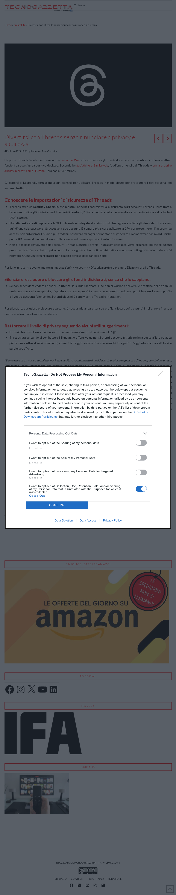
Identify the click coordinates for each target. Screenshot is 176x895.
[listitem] (88, 433)
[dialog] (88, 447)
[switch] (141, 443)
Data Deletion (64, 520)
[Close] (162, 375)
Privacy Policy (112, 520)
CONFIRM (57, 505)
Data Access (88, 520)
